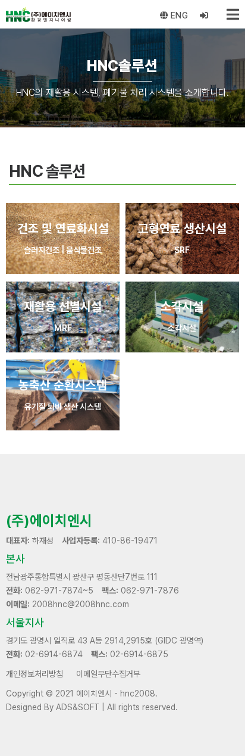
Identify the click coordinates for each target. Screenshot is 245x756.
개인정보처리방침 (34, 674)
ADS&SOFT (77, 707)
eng (178, 15)
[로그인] (204, 16)
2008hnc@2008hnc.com (80, 604)
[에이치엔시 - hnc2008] (35, 14)
